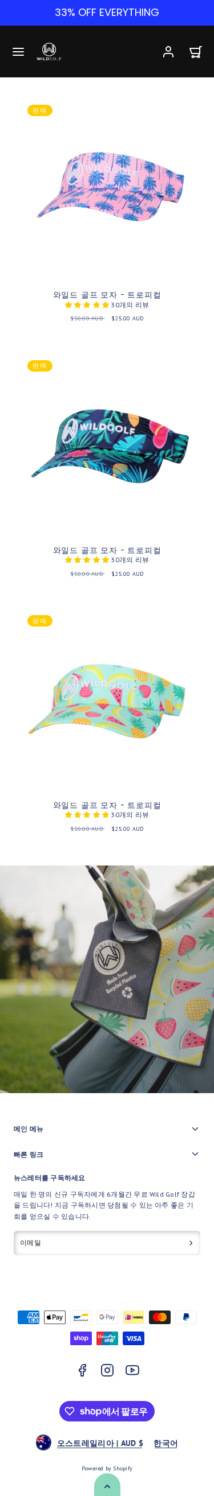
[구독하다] (190, 1243)
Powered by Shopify (107, 1468)
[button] (18, 51)
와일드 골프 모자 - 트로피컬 (107, 295)
